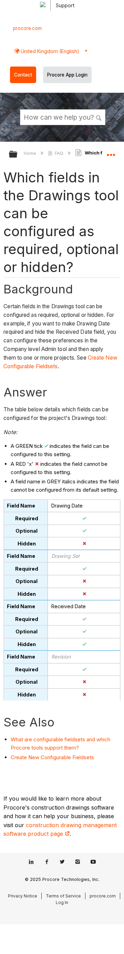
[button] (99, 116)
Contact (23, 75)
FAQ (59, 153)
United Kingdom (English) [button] (49, 51)
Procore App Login (67, 75)
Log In (62, 902)
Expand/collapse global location (111, 152)
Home (31, 153)
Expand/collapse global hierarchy (17, 155)
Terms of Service (63, 895)
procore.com (27, 28)
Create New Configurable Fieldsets (52, 757)
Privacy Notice (22, 895)
